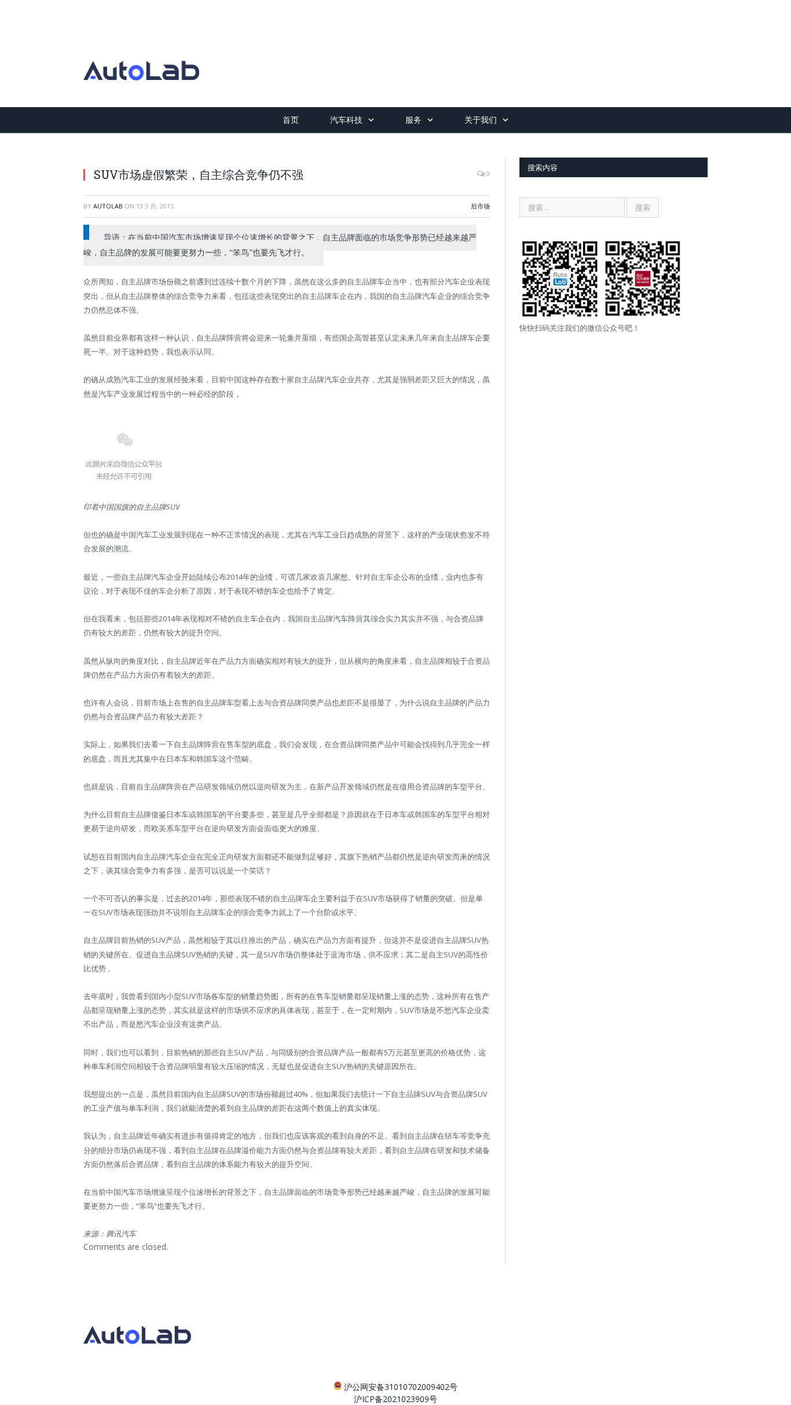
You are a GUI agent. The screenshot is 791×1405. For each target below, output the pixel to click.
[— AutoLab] (141, 53)
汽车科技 (346, 119)
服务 (413, 119)
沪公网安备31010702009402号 (400, 1386)
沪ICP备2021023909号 (395, 1398)
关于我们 (480, 119)
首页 (291, 119)
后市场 (480, 206)
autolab (108, 206)
